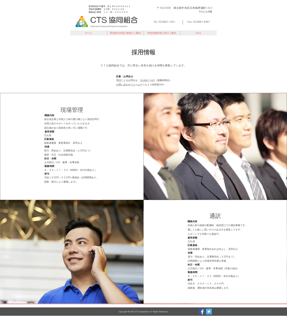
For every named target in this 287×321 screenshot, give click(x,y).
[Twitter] (209, 311)
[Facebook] (201, 311)
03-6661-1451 (147, 80)
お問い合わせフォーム (128, 84)
